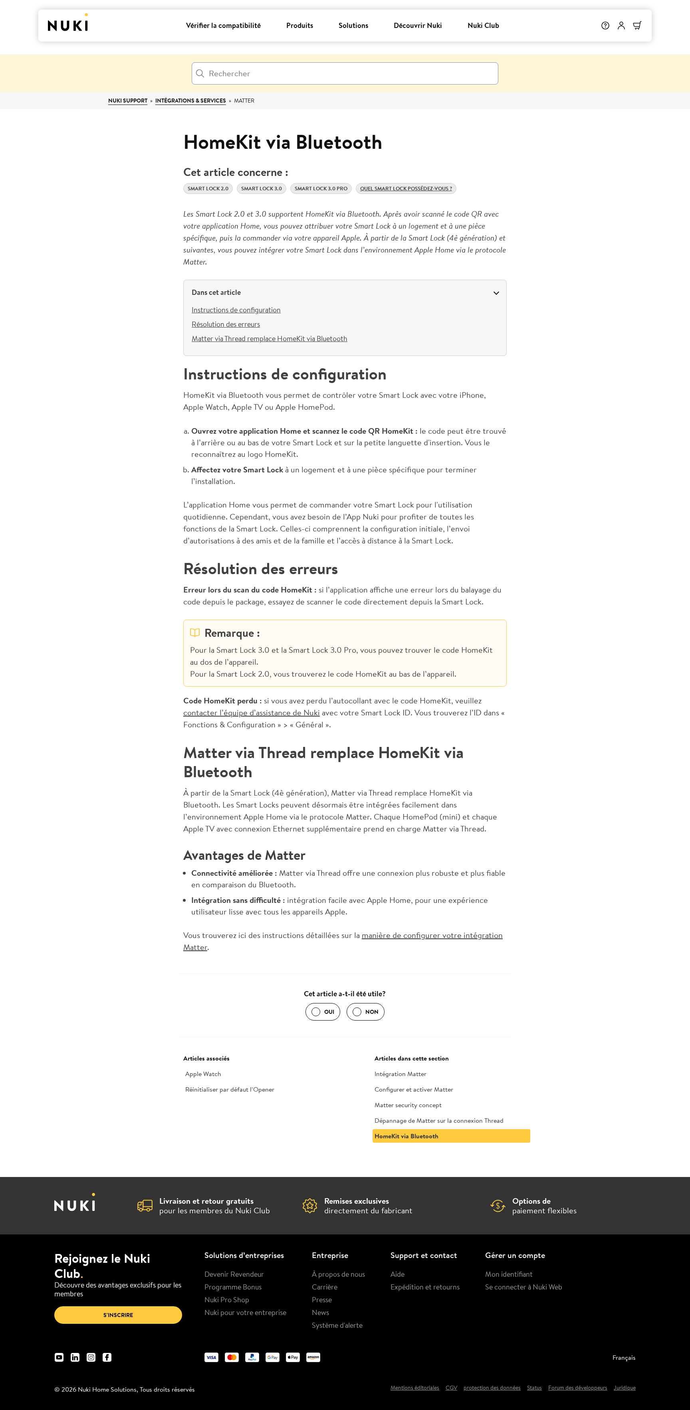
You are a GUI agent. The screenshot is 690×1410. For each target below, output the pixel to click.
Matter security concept (408, 1105)
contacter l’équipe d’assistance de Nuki (251, 712)
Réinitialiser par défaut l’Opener (229, 1089)
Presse (322, 1299)
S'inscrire (118, 1315)
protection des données (492, 1388)
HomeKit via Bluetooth (406, 1136)
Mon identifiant (509, 1274)
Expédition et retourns (425, 1287)
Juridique (625, 1388)
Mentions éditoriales (415, 1388)
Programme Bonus (233, 1287)
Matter (244, 101)
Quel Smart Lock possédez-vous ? (406, 188)
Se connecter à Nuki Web (523, 1287)
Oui (329, 1012)
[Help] (605, 25)
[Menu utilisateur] (621, 25)
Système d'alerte (337, 1325)
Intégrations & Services (190, 101)
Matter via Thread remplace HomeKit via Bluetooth (269, 338)
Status (534, 1388)
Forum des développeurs (577, 1388)
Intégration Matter (400, 1073)
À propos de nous (338, 1274)
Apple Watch (203, 1073)
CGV (451, 1388)
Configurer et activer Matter (414, 1089)
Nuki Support (127, 101)
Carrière (324, 1287)
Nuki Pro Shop (226, 1299)
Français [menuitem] (624, 1357)
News (320, 1312)
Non (372, 1012)
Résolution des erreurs (226, 324)
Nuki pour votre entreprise (245, 1312)
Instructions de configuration (236, 309)
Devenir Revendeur (234, 1274)
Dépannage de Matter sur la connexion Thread (439, 1120)
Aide (397, 1274)
